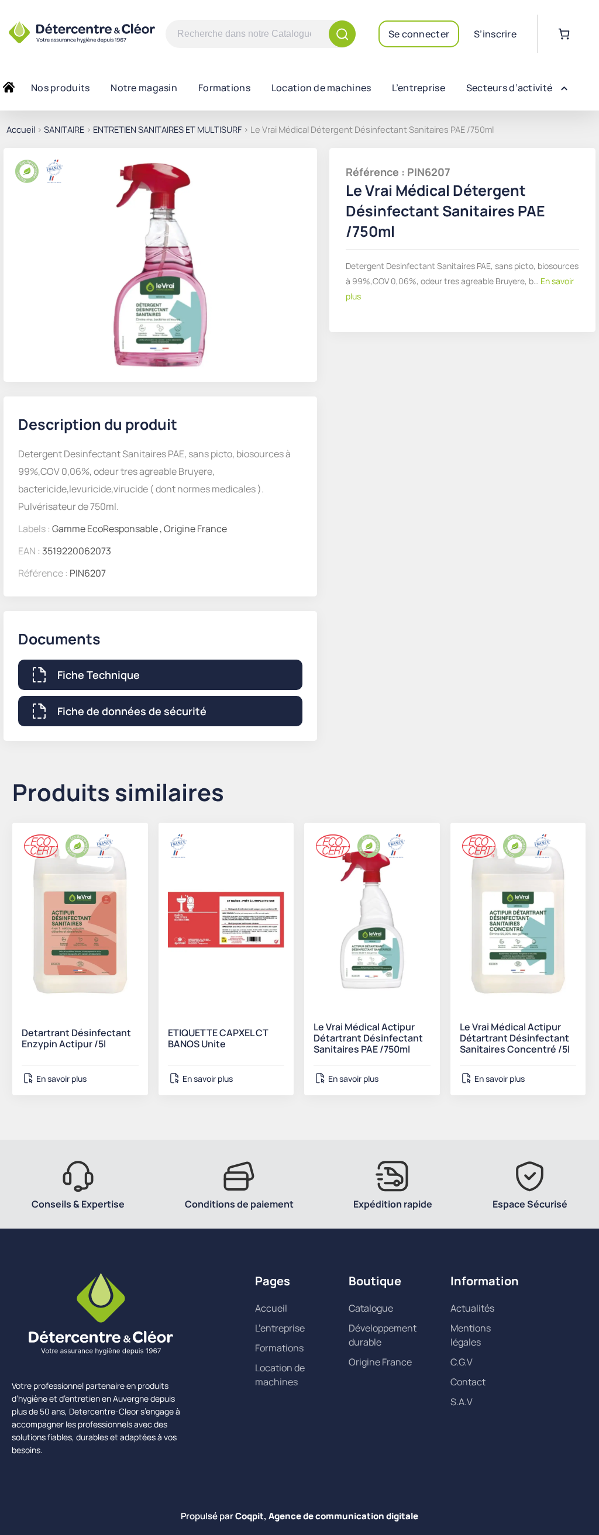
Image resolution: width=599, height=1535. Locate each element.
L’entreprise (418, 87)
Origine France (380, 1361)
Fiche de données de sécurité (131, 711)
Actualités (472, 1308)
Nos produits (60, 87)
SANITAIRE (64, 129)
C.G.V (461, 1361)
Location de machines (321, 87)
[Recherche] (342, 33)
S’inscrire (495, 33)
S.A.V (461, 1401)
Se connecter (418, 33)
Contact (468, 1381)
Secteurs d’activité (509, 87)
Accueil (20, 129)
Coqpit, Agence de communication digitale (326, 1516)
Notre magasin (144, 87)
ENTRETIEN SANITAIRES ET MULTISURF (167, 129)
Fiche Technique (98, 675)
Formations (224, 87)
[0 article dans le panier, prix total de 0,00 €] (564, 34)
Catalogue (371, 1308)
